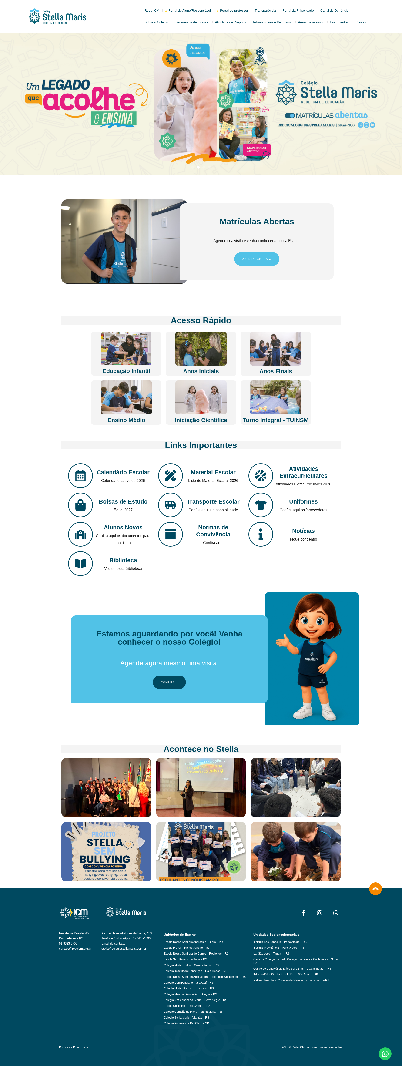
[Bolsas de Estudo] (80, 505)
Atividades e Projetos (230, 22)
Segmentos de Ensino (191, 22)
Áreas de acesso (310, 22)
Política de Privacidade (73, 1047)
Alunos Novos (123, 527)
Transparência (265, 10)
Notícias (303, 531)
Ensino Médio (126, 420)
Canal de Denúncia (334, 10)
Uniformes (303, 501)
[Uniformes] (260, 505)
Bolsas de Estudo (123, 501)
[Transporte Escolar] (170, 505)
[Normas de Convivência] (170, 534)
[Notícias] (260, 534)
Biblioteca (123, 560)
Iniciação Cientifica (201, 420)
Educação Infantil (126, 371)
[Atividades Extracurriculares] (260, 475)
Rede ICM (151, 10)
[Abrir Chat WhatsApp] (385, 1053)
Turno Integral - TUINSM (276, 420)
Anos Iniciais (201, 371)
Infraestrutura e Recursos (272, 22)
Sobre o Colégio (156, 22)
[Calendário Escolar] (80, 475)
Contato (361, 22)
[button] (192, 167)
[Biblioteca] (80, 563)
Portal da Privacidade (298, 10)
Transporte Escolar (213, 501)
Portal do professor (234, 10)
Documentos (339, 22)
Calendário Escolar (123, 472)
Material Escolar (213, 472)
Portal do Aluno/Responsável (189, 10)
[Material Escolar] (170, 475)
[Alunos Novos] (80, 534)
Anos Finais (275, 371)
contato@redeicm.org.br (75, 948)
